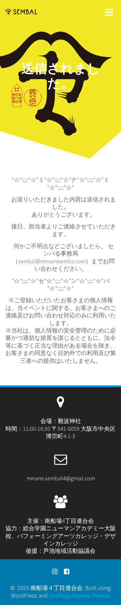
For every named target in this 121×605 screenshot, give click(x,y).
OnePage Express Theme (79, 595)
